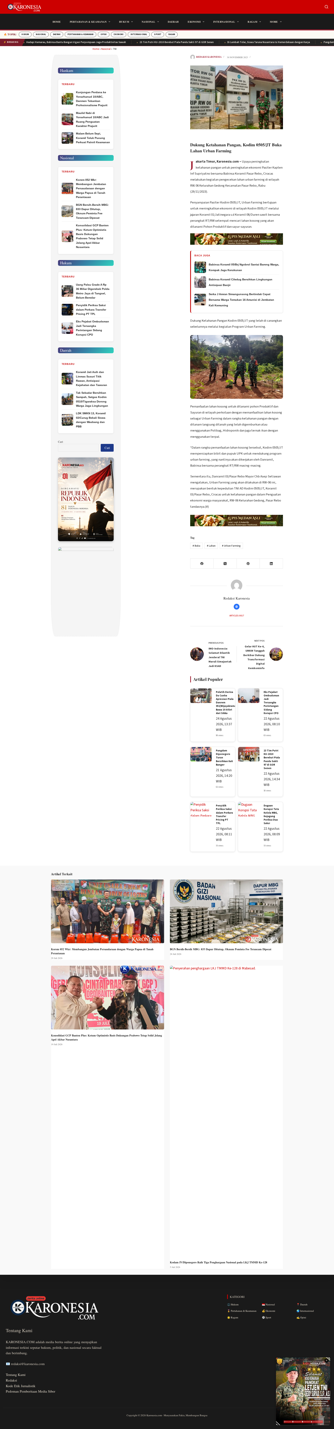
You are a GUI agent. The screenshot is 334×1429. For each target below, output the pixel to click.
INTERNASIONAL (138, 34)
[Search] (326, 7)
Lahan (211, 546)
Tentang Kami (16, 1374)
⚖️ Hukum (233, 1304)
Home (57, 21)
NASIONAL (41, 34)
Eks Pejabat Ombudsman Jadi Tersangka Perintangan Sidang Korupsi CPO (271, 702)
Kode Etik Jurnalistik (20, 1385)
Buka (196, 546)
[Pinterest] (248, 563)
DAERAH (56, 34)
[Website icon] (236, 607)
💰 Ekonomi (268, 1311)
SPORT (157, 34)
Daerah (173, 21)
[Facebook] (202, 563)
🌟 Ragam (232, 1317)
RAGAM (171, 34)
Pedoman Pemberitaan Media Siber (30, 1391)
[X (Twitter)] (225, 563)
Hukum (124, 21)
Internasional (224, 21)
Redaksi (11, 1380)
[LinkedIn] (271, 563)
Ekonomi (194, 21)
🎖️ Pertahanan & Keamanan (241, 1311)
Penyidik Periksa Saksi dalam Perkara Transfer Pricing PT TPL (224, 814)
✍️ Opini (301, 1317)
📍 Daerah (302, 1304)
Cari (60, 442)
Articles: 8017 (236, 615)
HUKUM (25, 34)
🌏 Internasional (305, 1311)
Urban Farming (231, 546)
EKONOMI (118, 34)
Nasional (148, 21)
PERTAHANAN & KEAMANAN (80, 34)
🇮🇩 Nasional (268, 1304)
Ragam (252, 21)
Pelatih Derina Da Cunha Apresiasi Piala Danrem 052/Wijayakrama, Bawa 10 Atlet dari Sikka (226, 702)
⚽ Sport (266, 1317)
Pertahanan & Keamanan (88, 21)
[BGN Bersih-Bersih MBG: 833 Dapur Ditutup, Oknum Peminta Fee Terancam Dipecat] (226, 911)
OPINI (104, 34)
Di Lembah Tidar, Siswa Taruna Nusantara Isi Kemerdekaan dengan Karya (229, 42)
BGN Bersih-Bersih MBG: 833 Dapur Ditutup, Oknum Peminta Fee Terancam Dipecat (220, 949)
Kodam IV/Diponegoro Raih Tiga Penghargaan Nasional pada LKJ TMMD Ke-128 (218, 1262)
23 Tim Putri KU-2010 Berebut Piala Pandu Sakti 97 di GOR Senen (138, 42)
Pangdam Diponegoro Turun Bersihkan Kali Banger (224, 758)
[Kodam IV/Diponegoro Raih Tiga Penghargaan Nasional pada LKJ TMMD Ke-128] (226, 1111)
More (274, 21)
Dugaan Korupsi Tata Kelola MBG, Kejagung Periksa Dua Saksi (271, 814)
